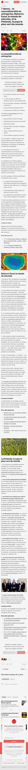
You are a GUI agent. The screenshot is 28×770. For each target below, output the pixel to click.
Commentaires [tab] (5, 679)
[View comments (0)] (7, 30)
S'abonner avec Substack (15, 746)
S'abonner (16, 2)
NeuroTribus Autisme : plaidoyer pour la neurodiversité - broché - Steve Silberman (15, 241)
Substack (4, 767)
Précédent (6, 669)
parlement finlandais (11, 573)
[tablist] (8, 679)
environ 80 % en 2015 (14, 213)
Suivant (22, 669)
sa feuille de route (6, 504)
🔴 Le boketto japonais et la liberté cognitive (9, 702)
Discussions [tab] (15, 697)
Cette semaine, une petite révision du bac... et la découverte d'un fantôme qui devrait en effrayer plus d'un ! (10, 717)
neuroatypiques (12, 113)
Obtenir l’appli (21, 763)
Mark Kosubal (21, 296)
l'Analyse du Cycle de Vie (15, 319)
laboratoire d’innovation (15, 517)
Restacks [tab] (12, 679)
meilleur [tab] (4, 697)
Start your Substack (10, 763)
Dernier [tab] (9, 697)
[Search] (25, 697)
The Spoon (7, 430)
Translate (4, 6)
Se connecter (23, 2)
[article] (14, 705)
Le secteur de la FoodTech (10, 381)
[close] (24, 720)
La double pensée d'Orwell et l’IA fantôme (9, 714)
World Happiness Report (14, 603)
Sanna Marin (4, 567)
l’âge (16, 63)
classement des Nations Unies (10, 472)
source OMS (11, 544)
